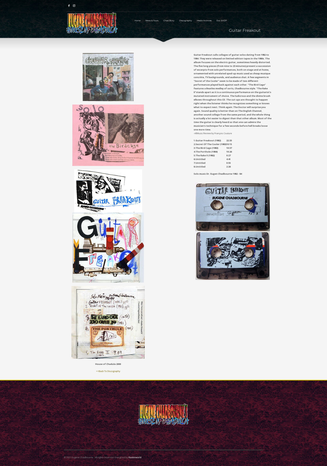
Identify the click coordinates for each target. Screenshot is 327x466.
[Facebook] (69, 5)
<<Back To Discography (108, 371)
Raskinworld (135, 457)
